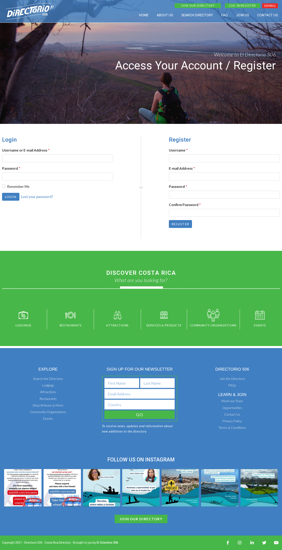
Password (11, 168)
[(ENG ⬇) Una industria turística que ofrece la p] (219, 487)
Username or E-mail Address (26, 150)
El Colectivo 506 (107, 542)
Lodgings (23, 325)
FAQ (224, 15)
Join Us (242, 15)
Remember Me (18, 186)
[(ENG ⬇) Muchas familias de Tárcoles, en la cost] (101, 487)
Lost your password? (37, 196)
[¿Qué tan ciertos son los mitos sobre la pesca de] (180, 487)
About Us (165, 15)
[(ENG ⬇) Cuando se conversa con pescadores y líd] (259, 487)
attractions (117, 325)
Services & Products (163, 325)
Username (178, 150)
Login (11, 197)
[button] (198, 5)
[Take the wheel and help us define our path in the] (62, 487)
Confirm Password (185, 205)
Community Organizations (213, 325)
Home (143, 15)
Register (180, 224)
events (260, 325)
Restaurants (70, 325)
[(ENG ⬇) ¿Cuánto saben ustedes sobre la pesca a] (141, 487)
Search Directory (197, 15)
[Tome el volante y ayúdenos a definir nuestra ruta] (22, 487)
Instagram (160, 460)
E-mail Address (182, 168)
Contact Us (267, 15)
